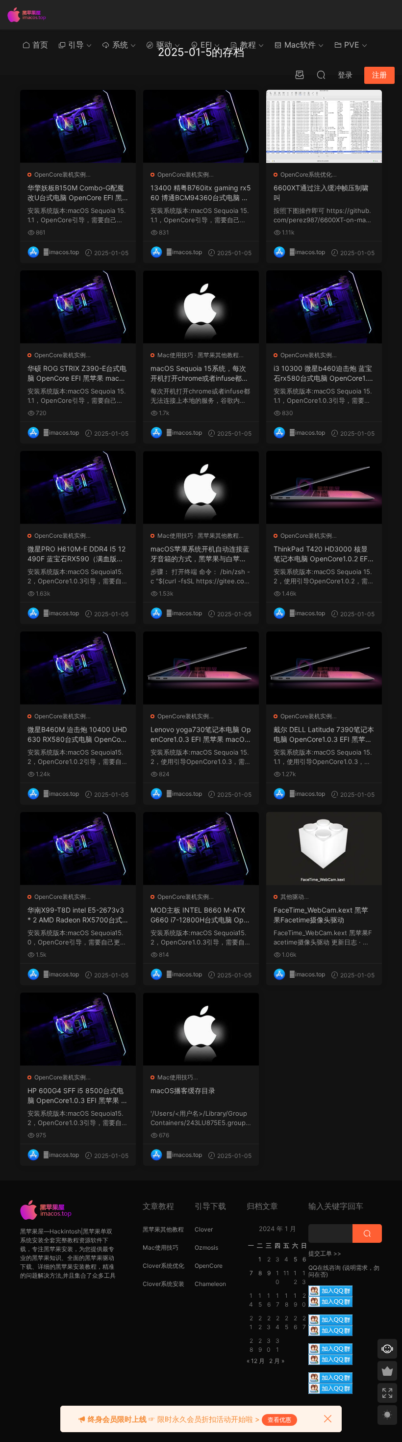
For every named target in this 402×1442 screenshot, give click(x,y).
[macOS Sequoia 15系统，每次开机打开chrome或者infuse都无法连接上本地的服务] (201, 306)
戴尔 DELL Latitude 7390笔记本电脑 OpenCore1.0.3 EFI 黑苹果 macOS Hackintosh (324, 734)
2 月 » (276, 1360)
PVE (350, 45)
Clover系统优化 (163, 1265)
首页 (39, 45)
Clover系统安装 (163, 1283)
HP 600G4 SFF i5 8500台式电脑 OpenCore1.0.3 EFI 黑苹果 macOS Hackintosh (77, 1095)
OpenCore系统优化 (306, 174)
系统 (119, 45)
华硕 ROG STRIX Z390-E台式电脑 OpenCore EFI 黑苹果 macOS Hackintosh (76, 373)
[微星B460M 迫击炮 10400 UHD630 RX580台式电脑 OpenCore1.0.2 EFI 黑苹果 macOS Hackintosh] (78, 668)
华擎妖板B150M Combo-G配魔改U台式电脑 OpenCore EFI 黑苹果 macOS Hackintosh (75, 193)
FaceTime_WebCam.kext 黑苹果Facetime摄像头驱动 (321, 915)
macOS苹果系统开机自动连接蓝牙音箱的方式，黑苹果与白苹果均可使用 (200, 554)
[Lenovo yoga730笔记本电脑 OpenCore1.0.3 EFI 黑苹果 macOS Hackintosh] (201, 668)
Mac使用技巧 (175, 355)
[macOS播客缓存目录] (201, 1029)
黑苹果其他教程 (218, 355)
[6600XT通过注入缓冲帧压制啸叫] (324, 126)
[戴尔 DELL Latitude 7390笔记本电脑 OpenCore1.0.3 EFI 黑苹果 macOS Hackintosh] (324, 668)
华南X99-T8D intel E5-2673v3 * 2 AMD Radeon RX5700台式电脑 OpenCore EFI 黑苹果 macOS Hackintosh (76, 915)
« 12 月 (256, 1360)
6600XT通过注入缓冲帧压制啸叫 (321, 193)
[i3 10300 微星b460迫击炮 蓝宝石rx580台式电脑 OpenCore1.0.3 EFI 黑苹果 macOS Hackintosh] (324, 306)
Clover (204, 1229)
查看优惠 (279, 1419)
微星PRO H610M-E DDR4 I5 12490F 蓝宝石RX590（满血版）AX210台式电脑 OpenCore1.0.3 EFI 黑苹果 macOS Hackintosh (77, 554)
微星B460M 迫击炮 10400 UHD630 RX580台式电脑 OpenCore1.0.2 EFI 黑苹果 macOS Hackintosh (77, 734)
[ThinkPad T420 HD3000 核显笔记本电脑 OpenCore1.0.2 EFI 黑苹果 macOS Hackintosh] (324, 487)
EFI (205, 45)
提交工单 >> (324, 1253)
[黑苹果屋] (29, 14)
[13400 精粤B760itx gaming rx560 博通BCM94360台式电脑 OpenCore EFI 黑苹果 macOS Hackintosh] (201, 126)
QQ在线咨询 (324, 1267)
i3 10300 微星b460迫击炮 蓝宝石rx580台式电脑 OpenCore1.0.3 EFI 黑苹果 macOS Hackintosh (324, 373)
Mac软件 (299, 45)
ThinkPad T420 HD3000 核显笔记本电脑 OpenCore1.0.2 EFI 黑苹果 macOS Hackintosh (322, 554)
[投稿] (299, 74)
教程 (247, 45)
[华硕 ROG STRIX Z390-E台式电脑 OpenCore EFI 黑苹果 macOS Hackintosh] (78, 306)
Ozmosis (206, 1247)
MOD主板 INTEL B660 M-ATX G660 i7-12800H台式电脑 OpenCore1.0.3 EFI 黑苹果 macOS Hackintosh (199, 915)
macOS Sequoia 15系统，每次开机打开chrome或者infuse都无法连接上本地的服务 (200, 373)
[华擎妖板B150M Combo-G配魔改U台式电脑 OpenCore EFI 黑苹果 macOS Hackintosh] (78, 126)
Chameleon (210, 1283)
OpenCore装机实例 (60, 174)
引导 (75, 45)
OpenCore (209, 1265)
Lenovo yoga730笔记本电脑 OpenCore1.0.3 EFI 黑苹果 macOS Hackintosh (201, 734)
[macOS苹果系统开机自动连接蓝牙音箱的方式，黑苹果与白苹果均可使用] (201, 487)
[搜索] (321, 74)
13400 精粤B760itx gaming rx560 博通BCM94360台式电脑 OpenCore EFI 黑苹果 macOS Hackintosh (201, 193)
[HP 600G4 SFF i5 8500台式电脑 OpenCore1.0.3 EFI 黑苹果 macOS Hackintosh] (78, 1029)
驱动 (163, 45)
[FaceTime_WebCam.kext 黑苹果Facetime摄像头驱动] (324, 848)
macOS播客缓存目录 (183, 1090)
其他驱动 (292, 896)
